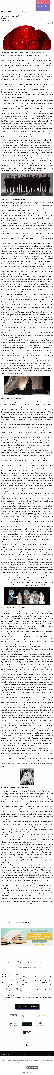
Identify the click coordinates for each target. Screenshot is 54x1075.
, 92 (5, 1054)
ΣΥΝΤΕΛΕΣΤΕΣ (40, 1054)
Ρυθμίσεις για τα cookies (27, 1072)
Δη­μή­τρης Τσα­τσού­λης (21, 997)
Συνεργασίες (30, 1054)
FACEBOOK (22, 1054)
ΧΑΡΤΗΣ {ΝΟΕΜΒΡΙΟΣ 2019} (10, 16)
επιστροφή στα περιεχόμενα (27, 967)
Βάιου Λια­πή (19, 922)
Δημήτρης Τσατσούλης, (26, 962)
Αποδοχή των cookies (32, 1067)
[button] (51, 1057)
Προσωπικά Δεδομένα (49, 1055)
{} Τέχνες (5, 18)
